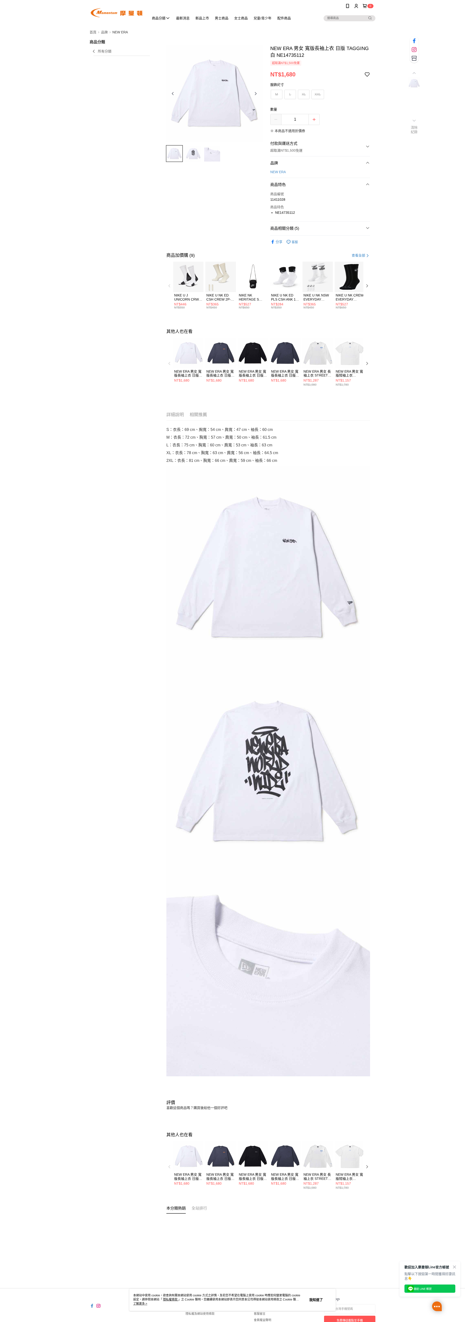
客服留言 (259, 1313)
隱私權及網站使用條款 (200, 1313)
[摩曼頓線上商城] (116, 13)
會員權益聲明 (262, 1320)
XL (304, 94)
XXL (318, 94)
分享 (279, 242)
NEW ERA (278, 172)
